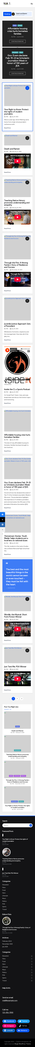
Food (11, 775)
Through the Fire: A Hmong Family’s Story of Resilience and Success (16, 265)
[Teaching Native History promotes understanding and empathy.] (6, 852)
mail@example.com (9, 1000)
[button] (17, 41)
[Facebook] (2, 514)
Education (15, 52)
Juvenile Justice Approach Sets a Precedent (17, 325)
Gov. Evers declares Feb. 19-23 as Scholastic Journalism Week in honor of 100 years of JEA (17, 60)
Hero (14, 25)
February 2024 (7, 941)
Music (4, 898)
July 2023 (5, 946)
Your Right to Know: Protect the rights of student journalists (16, 111)
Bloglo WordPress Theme (23, 1044)
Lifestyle (16, 775)
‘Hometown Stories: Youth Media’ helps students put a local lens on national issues (16, 538)
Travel (20, 25)
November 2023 (7, 944)
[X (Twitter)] (2, 519)
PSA (3, 904)
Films (17, 726)
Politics (23, 775)
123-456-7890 (7, 1012)
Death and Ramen (21, 13)
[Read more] (17, 575)
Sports (4, 906)
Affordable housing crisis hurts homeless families (17, 31)
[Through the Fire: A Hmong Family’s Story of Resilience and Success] (6, 921)
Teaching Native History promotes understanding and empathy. (16, 202)
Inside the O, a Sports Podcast (17, 389)
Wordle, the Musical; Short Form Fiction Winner (15, 615)
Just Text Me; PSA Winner (15, 666)
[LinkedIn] (2, 524)
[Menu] (32, 3)
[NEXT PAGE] (21, 698)
